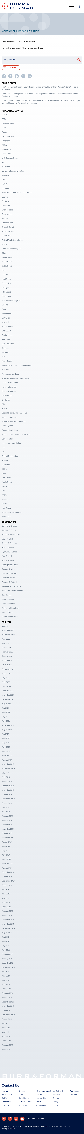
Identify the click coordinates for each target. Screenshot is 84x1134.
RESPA (5, 218)
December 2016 (8, 872)
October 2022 (7, 665)
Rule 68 (5, 275)
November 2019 (8, 764)
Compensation (7, 439)
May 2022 (5, 678)
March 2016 (6, 907)
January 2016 (7, 915)
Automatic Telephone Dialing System (16, 378)
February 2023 (7, 652)
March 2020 (6, 751)
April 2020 (6, 747)
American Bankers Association (13, 421)
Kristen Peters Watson (10, 617)
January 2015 (7, 959)
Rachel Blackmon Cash (11, 534)
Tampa (55, 1105)
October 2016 (7, 876)
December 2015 (8, 920)
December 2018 (8, 786)
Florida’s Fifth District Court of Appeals (17, 365)
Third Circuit (6, 279)
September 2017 (8, 838)
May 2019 (5, 773)
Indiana (5, 499)
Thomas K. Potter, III (9, 582)
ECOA (4, 469)
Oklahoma (6, 465)
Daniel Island (24, 1098)
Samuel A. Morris (8, 578)
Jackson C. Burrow (9, 530)
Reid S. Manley (8, 560)
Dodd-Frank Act (8, 154)
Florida (4, 132)
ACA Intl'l (5, 370)
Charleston (6, 1102)
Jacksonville (41, 1098)
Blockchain (6, 400)
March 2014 (6, 989)
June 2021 (6, 712)
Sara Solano (6, 595)
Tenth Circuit (6, 361)
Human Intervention (9, 387)
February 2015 (7, 954)
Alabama (5, 175)
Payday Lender (8, 335)
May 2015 (5, 946)
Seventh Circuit (8, 227)
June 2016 (6, 894)
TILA (3, 180)
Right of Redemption (10, 456)
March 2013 (6, 1041)
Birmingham (7, 1094)
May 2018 (5, 807)
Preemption (6, 296)
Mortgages (6, 141)
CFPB (4, 128)
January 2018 (7, 820)
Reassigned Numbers (10, 374)
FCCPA (5, 184)
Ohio (3, 452)
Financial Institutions (10, 430)
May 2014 (5, 980)
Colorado (5, 348)
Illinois (4, 244)
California (5, 201)
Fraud (4, 309)
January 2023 (7, 656)
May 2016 (5, 898)
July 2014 (5, 972)
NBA (3, 491)
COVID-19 (6, 318)
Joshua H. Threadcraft (10, 608)
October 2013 (7, 1010)
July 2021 (5, 708)
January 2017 (7, 868)
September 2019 (8, 769)
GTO (3, 404)
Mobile (38, 1102)
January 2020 (7, 760)
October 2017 (7, 833)
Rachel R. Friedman (9, 543)
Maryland (5, 486)
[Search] (79, 6)
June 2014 (6, 976)
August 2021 (7, 704)
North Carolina (7, 326)
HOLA (4, 357)
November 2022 (8, 660)
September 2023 (8, 634)
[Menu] (71, 7)
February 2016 (7, 911)
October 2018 (7, 794)
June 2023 (6, 639)
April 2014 (6, 984)
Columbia (22, 1094)
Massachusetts (7, 257)
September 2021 (8, 699)
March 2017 (6, 859)
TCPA (4, 119)
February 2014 (7, 993)
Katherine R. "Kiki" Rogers (12, 586)
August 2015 (7, 933)
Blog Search (10, 59)
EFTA (4, 473)
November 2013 (8, 1006)
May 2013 (5, 1032)
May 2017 (5, 851)
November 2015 (8, 924)
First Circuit (6, 478)
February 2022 (7, 691)
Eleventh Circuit (8, 123)
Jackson (39, 1094)
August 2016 (7, 885)
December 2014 (8, 963)
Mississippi (6, 504)
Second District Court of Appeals (14, 413)
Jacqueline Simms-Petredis (12, 591)
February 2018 (7, 816)
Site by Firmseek (8, 1129)
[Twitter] (16, 1119)
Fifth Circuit (6, 292)
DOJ (3, 447)
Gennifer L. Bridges (9, 526)
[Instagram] (4, 1119)
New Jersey (6, 508)
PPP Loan (6, 339)
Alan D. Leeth (7, 556)
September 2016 (8, 881)
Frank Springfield (8, 599)
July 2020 (5, 734)
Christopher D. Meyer (10, 565)
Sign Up (13, 68)
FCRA (4, 145)
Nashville (56, 1094)
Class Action (6, 214)
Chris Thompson (8, 604)
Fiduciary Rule (7, 426)
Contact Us (10, 1085)
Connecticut (6, 283)
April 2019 (6, 777)
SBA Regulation (8, 344)
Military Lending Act (9, 417)
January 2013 (7, 1049)
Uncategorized (7, 210)
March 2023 (6, 648)
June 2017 (6, 846)
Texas (4, 270)
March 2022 (6, 686)
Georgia (5, 197)
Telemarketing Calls (9, 391)
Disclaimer (6, 1126)
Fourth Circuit (7, 482)
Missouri (5, 305)
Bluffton (5, 1098)
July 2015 (5, 937)
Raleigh (56, 1102)
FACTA (4, 495)
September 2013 (8, 1015)
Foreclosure (6, 149)
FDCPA (5, 115)
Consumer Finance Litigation (13, 171)
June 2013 (6, 1028)
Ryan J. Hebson (8, 547)
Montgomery (41, 1105)
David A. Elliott (7, 539)
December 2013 (8, 1002)
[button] (4, 78)
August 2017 (7, 842)
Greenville (23, 1105)
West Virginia (7, 313)
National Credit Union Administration (16, 434)
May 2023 (5, 643)
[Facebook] (10, 1119)
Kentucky (5, 352)
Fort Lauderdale (25, 1102)
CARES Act (6, 331)
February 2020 (7, 755)
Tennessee (6, 205)
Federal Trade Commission (12, 240)
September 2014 (8, 967)
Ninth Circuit (6, 236)
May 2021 (5, 717)
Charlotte (5, 1105)
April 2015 (6, 950)
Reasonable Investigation (12, 512)
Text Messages (7, 396)
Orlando (56, 1098)
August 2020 (7, 730)
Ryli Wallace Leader (9, 552)
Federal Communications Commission (17, 192)
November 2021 (8, 695)
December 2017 (8, 825)
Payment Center (36, 1119)
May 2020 (5, 743)
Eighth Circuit (7, 266)
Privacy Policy (17, 1126)
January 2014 (7, 997)
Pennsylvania (7, 262)
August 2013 (7, 1019)
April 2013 (6, 1036)
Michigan (5, 288)
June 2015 (6, 941)
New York (5, 322)
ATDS (4, 162)
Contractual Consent (10, 383)
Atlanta (5, 1091)
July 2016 (5, 890)
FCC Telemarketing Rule (11, 301)
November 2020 (8, 725)
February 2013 (7, 1045)
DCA (4, 253)
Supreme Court (8, 231)
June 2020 (6, 738)
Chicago (22, 1091)
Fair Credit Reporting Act (11, 249)
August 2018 (7, 803)
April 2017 (6, 855)
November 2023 (8, 630)
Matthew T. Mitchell (9, 573)
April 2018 (6, 812)
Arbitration (6, 167)
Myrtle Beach (58, 1091)
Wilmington (74, 1094)
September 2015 (8, 928)
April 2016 (6, 902)
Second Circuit (7, 223)
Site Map (44, 1126)
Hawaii (4, 409)
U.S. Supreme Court (9, 158)
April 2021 (6, 721)
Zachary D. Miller (8, 569)
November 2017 (8, 829)
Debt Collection (8, 136)
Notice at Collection (31, 1126)
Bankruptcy (6, 188)
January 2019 (7, 781)
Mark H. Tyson (7, 612)
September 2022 (8, 669)
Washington (6, 517)
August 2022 (7, 673)
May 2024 (5, 626)
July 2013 (5, 1023)
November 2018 (8, 790)
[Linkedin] (22, 1119)
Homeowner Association (11, 443)
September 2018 (8, 799)
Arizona (5, 460)
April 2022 (6, 682)
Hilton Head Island (43, 1091)
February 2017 (7, 864)
